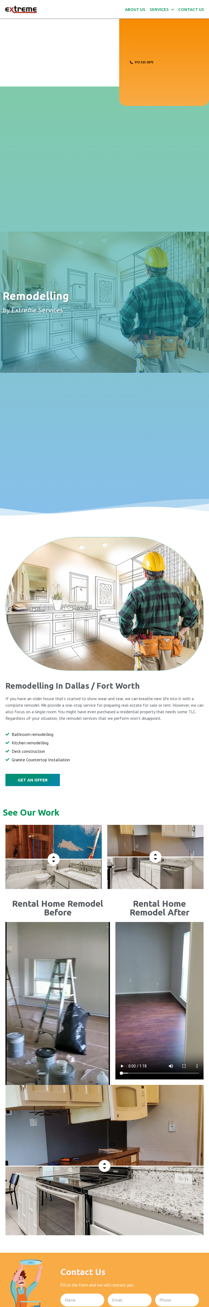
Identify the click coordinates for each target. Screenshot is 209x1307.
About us (135, 9)
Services (159, 9)
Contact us (191, 9)
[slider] (54, 859)
